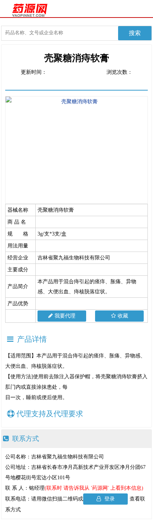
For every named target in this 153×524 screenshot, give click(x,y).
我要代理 (65, 316)
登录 (109, 499)
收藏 (123, 316)
